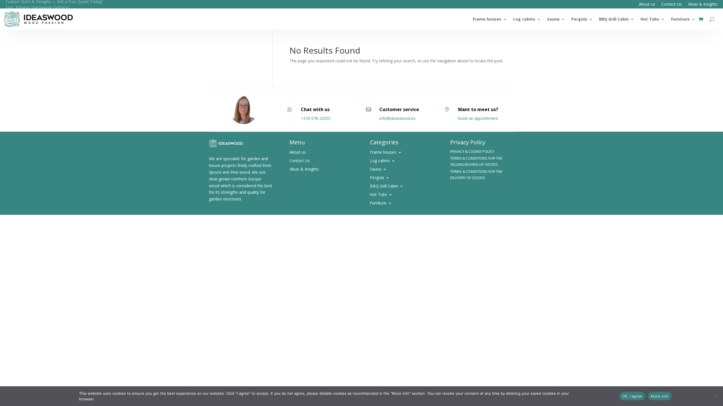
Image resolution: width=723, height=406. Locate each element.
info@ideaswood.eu (397, 118)
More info (659, 396)
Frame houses (487, 19)
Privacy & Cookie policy (472, 151)
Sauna (553, 19)
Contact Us (671, 4)
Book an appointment (478, 118)
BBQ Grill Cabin (614, 19)
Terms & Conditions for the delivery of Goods (476, 174)
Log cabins (524, 19)
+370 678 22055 (315, 118)
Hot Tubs (650, 19)
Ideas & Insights (702, 4)
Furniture (680, 19)
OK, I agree (632, 396)
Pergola (579, 19)
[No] (716, 396)
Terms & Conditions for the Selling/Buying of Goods (476, 161)
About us (647, 4)
